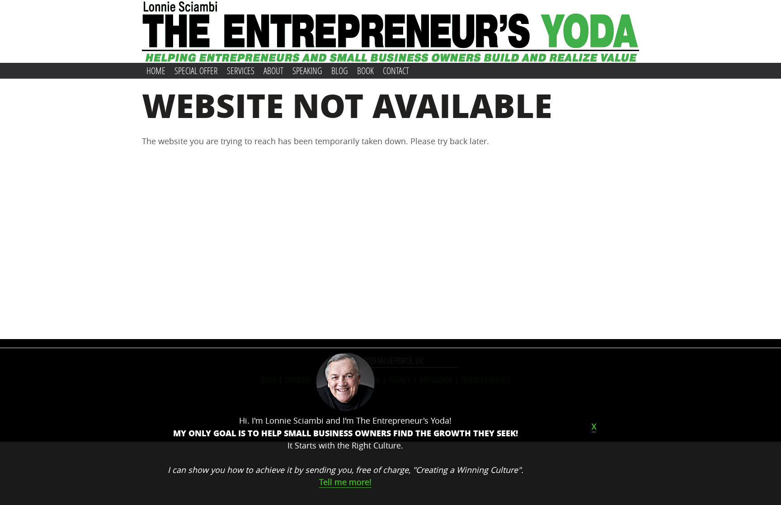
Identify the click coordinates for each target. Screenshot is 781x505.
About (273, 70)
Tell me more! (345, 482)
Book (365, 70)
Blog (339, 70)
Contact (396, 70)
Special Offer (196, 70)
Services (240, 70)
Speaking (307, 70)
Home (155, 70)
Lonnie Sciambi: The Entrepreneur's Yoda (390, 31)
